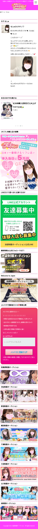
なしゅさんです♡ (17, 26)
